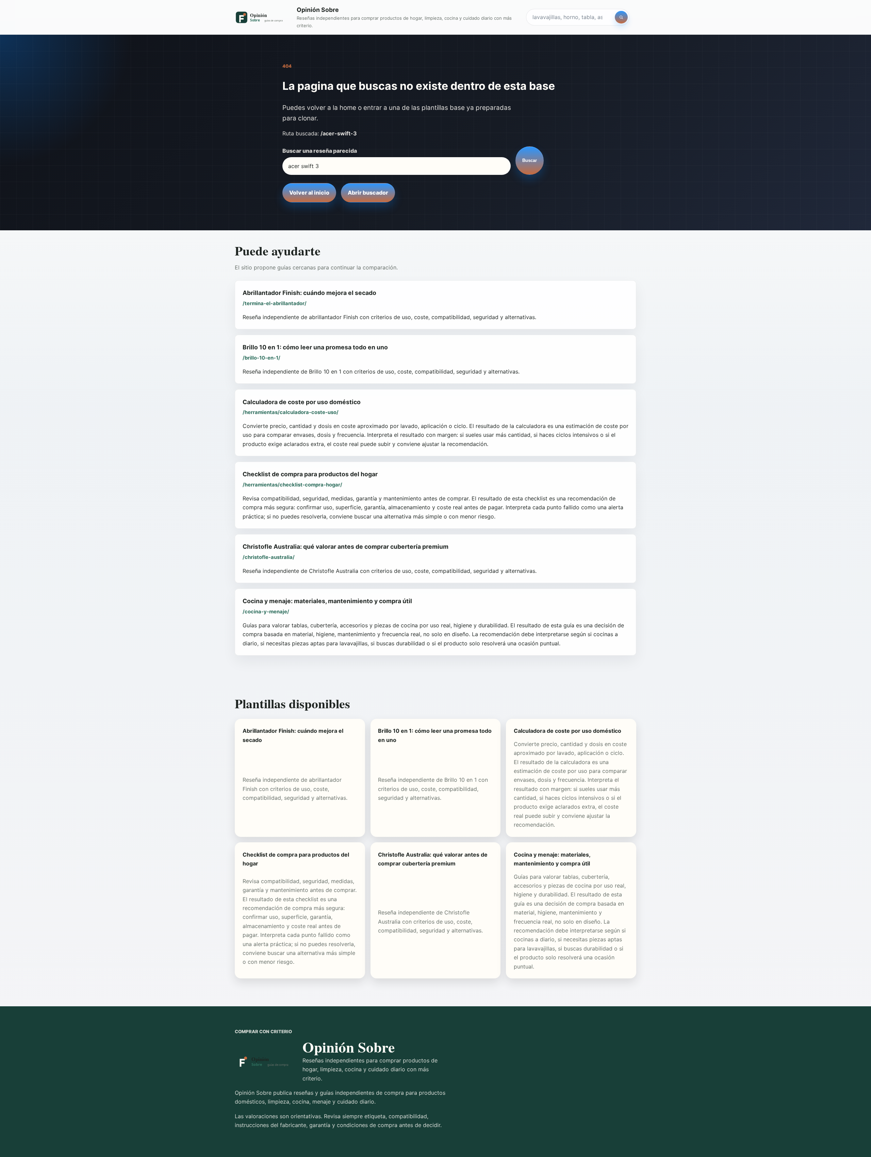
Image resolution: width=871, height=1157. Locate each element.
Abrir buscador (368, 192)
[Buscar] (621, 17)
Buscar (529, 160)
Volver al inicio (309, 192)
